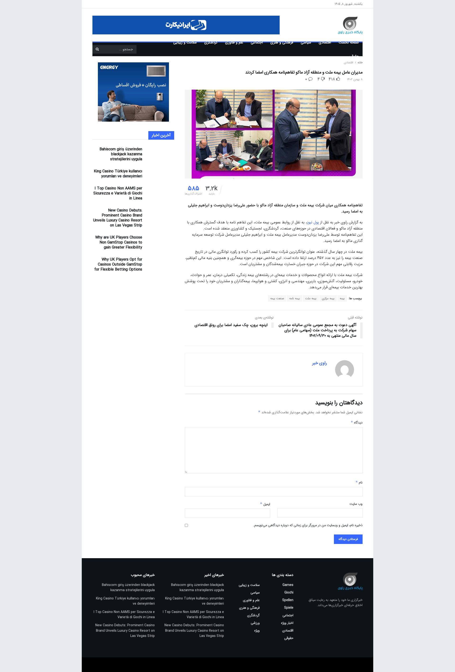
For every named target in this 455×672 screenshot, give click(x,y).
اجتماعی (257, 42)
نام (359, 482)
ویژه (257, 630)
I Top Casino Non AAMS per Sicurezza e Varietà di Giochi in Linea (117, 193)
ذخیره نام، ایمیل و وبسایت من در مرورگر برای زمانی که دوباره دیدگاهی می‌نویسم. (308, 525)
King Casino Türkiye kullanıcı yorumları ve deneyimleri (118, 173)
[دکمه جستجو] (97, 49)
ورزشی (255, 623)
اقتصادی (325, 42)
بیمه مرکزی (328, 298)
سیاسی (306, 42)
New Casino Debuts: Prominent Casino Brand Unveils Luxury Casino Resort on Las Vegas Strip (117, 217)
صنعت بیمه (277, 298)
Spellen (287, 600)
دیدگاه (357, 422)
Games (287, 585)
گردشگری (211, 42)
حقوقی (354, 56)
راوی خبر (319, 363)
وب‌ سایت (356, 503)
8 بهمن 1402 (355, 79)
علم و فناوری (234, 42)
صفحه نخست (349, 42)
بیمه (342, 298)
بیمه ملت (310, 298)
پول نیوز (313, 222)
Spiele (288, 607)
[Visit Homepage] (343, 24)
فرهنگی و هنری (281, 42)
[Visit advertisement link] (186, 25)
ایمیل (265, 504)
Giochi (288, 592)
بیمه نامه (294, 298)
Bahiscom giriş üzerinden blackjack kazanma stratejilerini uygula (121, 154)
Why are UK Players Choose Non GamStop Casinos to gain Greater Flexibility (118, 242)
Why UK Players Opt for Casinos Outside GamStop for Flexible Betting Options (118, 264)
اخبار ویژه (287, 623)
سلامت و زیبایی (185, 42)
